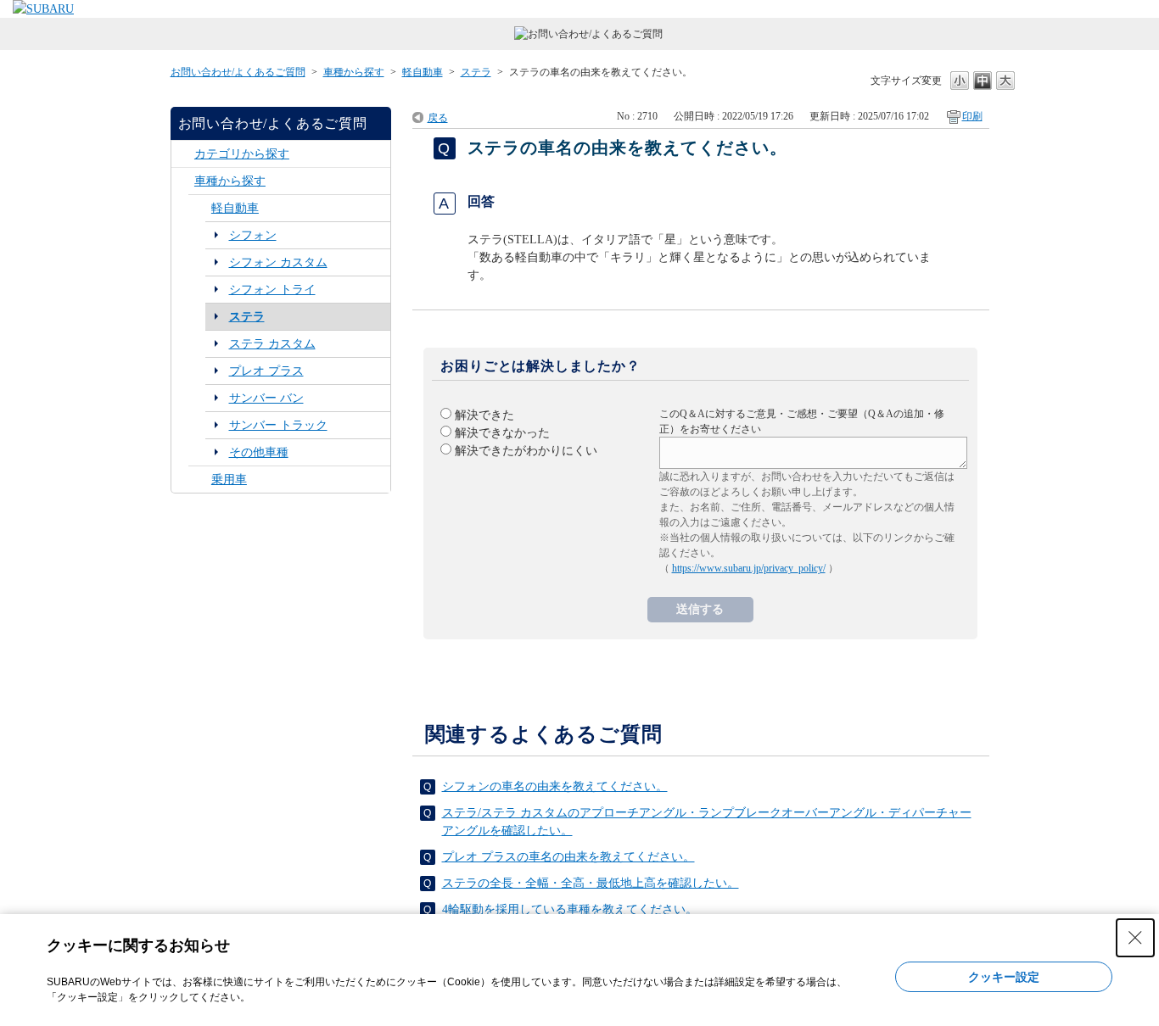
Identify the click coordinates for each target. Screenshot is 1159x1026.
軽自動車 (422, 72)
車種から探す (353, 72)
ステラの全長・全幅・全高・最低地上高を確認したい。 (590, 883)
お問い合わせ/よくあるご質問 (238, 72)
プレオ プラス (266, 371)
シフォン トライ (272, 289)
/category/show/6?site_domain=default (183, 154)
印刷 (972, 116)
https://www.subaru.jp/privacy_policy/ (749, 568)
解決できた (484, 415)
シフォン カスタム (278, 262)
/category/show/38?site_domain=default (200, 208)
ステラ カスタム (272, 343)
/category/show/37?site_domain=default (183, 181)
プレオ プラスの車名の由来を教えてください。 (568, 856)
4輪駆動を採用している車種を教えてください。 (569, 909)
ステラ (476, 72)
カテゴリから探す (241, 154)
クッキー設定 (1003, 977)
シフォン (253, 235)
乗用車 (229, 479)
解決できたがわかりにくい (526, 450)
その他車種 (258, 452)
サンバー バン (266, 398)
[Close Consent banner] (1135, 937)
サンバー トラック (278, 425)
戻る (438, 118)
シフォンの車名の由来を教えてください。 (555, 786)
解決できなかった (502, 433)
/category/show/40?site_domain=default (200, 479)
